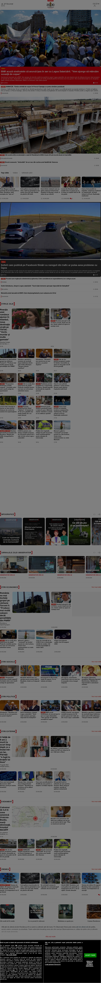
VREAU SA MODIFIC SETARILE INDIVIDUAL (89, 964)
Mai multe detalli (11, 955)
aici (14, 970)
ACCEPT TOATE (90, 955)
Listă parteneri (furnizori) (53, 964)
